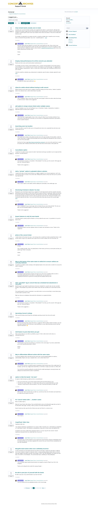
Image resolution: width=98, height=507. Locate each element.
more (46, 37)
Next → (43, 488)
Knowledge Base (73, 37)
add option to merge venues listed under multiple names (32, 106)
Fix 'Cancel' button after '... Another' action (28, 399)
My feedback (33, 23)
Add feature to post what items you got (27, 332)
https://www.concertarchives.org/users (37, 142)
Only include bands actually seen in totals (28, 28)
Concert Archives (73, 45)
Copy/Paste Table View (22, 422)
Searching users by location (23, 126)
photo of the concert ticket (23, 235)
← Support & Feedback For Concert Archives (16, 13)
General (70, 40)
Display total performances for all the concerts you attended (33, 61)
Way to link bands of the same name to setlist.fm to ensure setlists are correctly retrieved (36, 262)
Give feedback (72, 34)
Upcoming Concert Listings (23, 313)
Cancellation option (21, 150)
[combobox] (76, 28)
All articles (71, 42)
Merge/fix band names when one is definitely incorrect (31, 448)
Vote (11, 31)
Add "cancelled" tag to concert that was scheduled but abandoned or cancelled (36, 283)
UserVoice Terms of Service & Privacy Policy (49, 503)
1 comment (17, 222)
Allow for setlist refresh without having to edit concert (31, 87)
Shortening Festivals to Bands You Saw (27, 190)
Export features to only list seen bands (27, 216)
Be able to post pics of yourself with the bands (29, 472)
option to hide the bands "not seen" (26, 377)
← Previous (27, 488)
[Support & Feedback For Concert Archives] (20, 4)
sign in (76, 11)
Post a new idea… (69, 19)
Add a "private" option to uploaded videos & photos (31, 171)
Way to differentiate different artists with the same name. (32, 354)
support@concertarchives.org (47, 48)
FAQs (70, 39)
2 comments (17, 317)
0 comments (17, 40)
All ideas (68, 21)
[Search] (87, 28)
